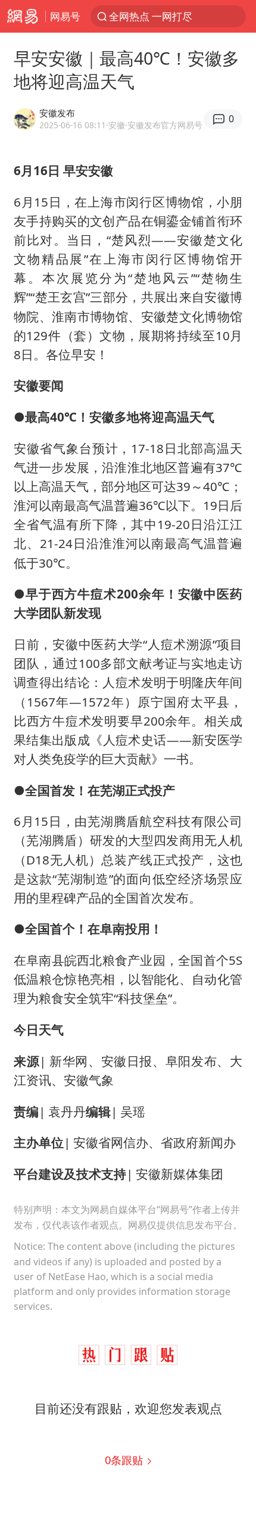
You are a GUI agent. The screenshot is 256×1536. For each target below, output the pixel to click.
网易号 (65, 16)
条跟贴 (125, 1459)
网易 (22, 16)
